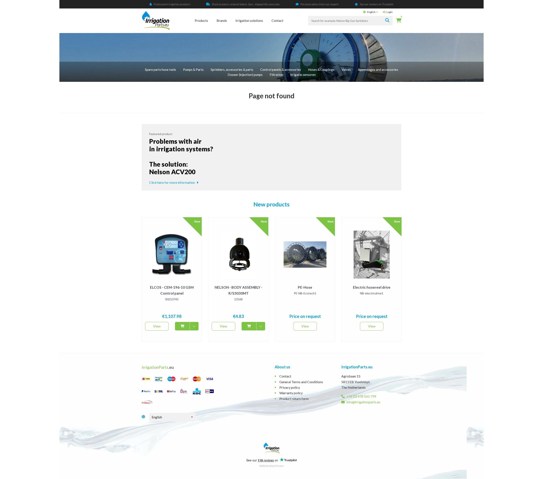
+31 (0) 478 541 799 (361, 396)
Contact (277, 20)
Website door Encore (271, 465)
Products (201, 20)
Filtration (276, 75)
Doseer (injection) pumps (245, 75)
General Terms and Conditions (301, 382)
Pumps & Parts (193, 69)
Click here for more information (172, 182)
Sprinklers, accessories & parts (232, 69)
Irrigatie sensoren (303, 75)
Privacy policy (289, 387)
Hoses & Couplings (321, 69)
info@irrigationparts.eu (363, 402)
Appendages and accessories (378, 69)
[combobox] (172, 417)
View (157, 326)
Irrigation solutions (249, 20)
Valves (346, 69)
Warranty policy (291, 393)
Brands (222, 20)
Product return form (294, 399)
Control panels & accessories (280, 69)
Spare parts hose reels (160, 69)
